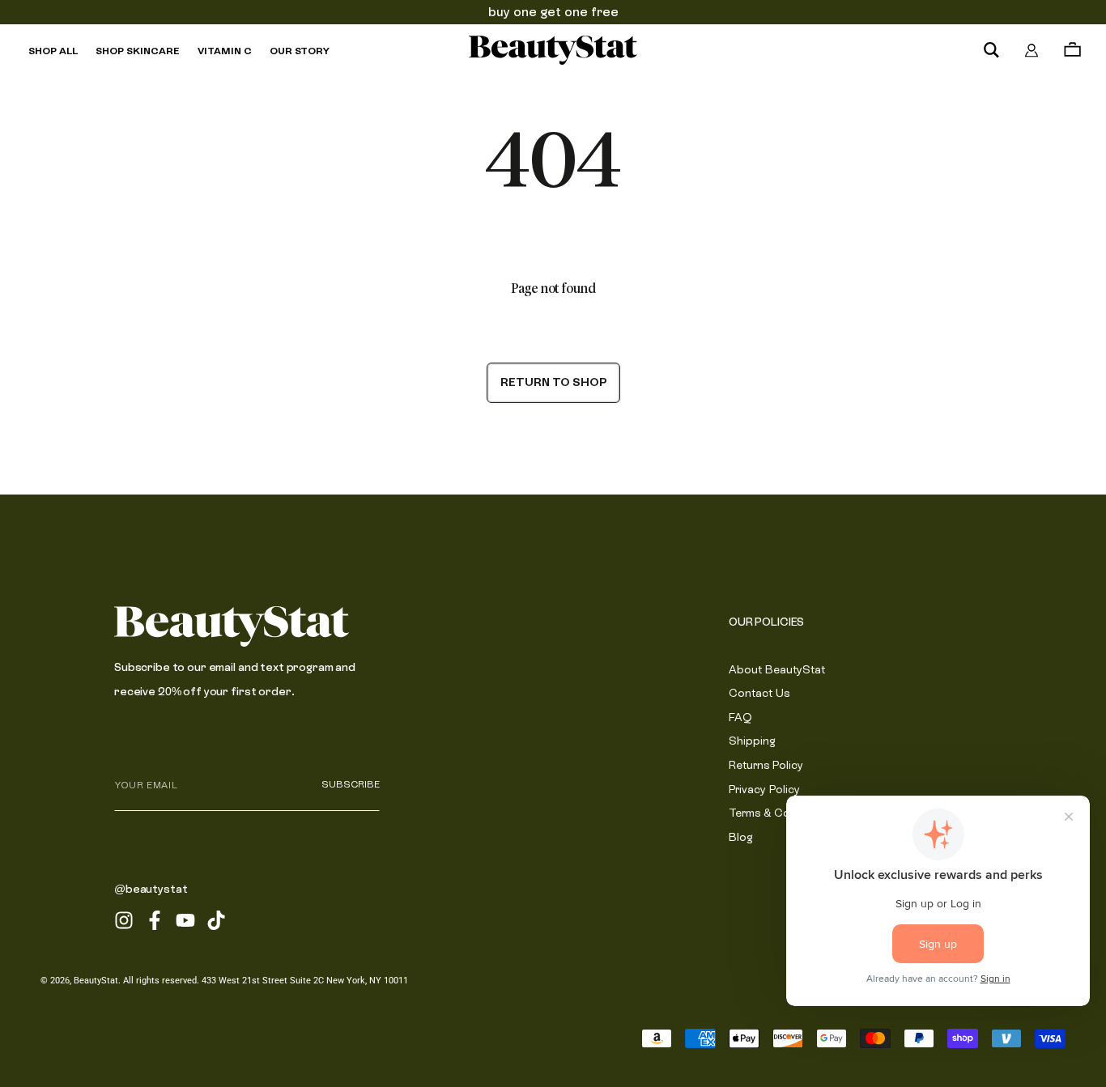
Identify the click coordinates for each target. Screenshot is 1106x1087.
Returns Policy (766, 764)
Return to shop (553, 382)
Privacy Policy (764, 789)
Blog (741, 836)
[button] (991, 50)
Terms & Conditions (780, 812)
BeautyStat (96, 980)
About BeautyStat (777, 669)
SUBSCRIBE (350, 784)
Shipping (752, 740)
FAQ (740, 717)
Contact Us (759, 692)
